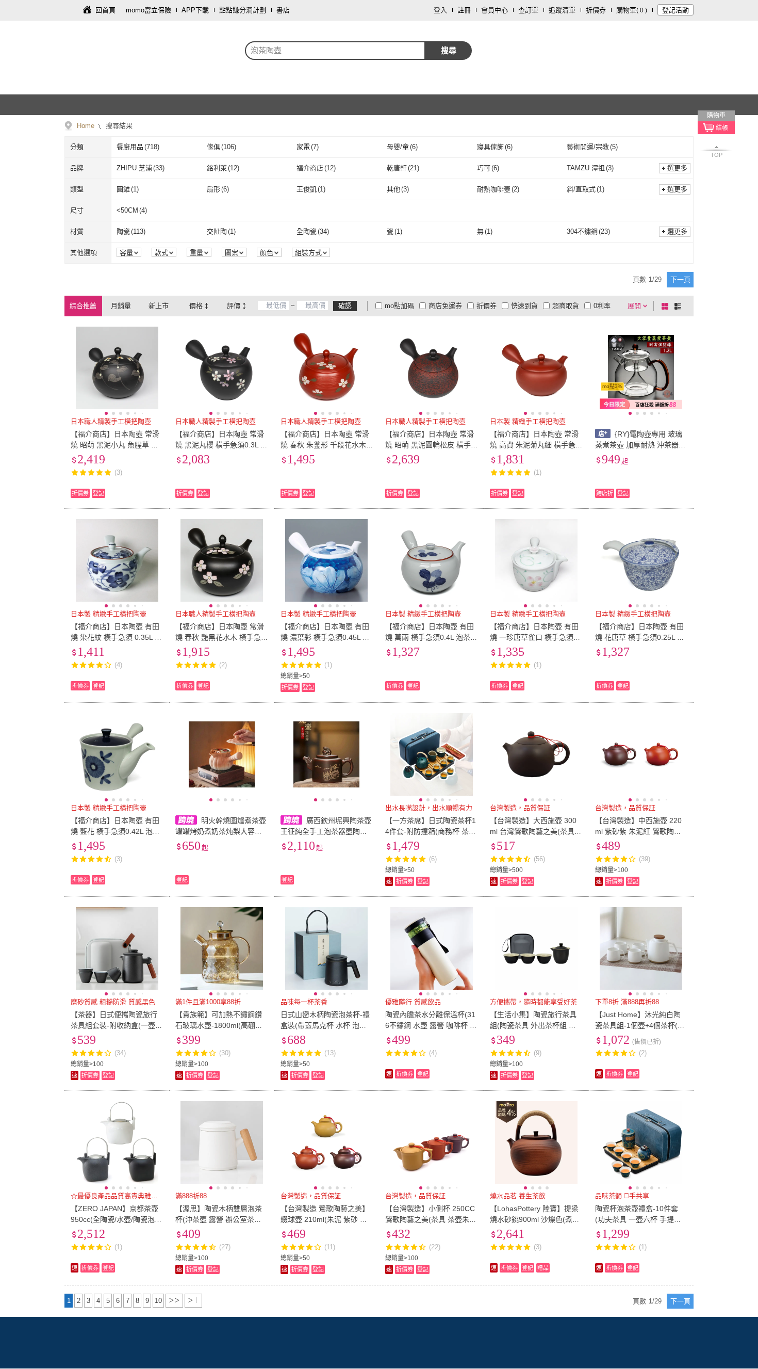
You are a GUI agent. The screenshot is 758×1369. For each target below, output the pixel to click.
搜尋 (448, 50)
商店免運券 (445, 306)
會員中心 (494, 10)
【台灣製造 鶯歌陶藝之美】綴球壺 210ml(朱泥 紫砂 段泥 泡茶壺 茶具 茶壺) (325, 1219)
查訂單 (528, 10)
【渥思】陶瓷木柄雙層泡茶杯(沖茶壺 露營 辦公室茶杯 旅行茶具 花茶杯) (218, 1219)
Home (85, 126)
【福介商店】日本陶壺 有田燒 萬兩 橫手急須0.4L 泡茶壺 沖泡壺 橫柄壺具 (431, 637)
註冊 (464, 10)
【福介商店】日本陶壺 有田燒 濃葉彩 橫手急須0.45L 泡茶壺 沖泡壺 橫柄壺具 (325, 637)
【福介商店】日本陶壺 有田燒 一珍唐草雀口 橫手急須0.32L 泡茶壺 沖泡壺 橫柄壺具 (535, 637)
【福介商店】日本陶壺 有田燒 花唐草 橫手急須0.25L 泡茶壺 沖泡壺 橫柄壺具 (639, 637)
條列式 (679, 306)
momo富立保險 (148, 10)
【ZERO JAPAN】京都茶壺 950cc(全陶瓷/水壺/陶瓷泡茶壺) (116, 1219)
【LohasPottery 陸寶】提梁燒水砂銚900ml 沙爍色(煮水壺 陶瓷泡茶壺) (535, 1219)
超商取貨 (565, 306)
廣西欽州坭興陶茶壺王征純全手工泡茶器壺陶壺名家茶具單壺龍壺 (326, 831)
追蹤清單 (562, 10)
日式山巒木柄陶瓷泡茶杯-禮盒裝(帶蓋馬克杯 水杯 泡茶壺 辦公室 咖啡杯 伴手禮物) (325, 1025)
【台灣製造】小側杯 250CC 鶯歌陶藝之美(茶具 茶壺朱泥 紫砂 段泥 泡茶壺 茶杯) (430, 1219)
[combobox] (335, 50)
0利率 (602, 306)
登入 (440, 10)
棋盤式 (667, 306)
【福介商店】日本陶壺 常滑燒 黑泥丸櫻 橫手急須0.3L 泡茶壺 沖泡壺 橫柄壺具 (221, 445)
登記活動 (675, 10)
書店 (283, 10)
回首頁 (105, 10)
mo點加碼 (399, 306)
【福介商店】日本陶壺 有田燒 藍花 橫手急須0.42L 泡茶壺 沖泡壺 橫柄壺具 (115, 831)
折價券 (596, 10)
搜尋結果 (118, 126)
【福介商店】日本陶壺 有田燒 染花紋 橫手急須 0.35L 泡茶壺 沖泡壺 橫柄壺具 (116, 637)
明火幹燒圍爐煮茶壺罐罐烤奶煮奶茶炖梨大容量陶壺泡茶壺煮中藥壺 (220, 831)
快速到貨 (524, 306)
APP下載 (195, 10)
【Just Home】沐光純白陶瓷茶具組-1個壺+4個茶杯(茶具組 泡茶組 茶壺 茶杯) (640, 1025)
